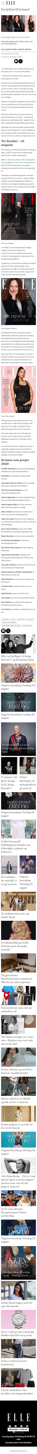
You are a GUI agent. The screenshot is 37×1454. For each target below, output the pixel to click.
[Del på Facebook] (16, 61)
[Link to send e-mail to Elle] (27, 1426)
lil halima (5, 619)
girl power (21, 619)
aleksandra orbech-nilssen (11, 626)
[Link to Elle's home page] (18, 1417)
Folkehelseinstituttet (8, 253)
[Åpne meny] (3, 3)
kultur (13, 619)
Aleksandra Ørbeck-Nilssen (17, 160)
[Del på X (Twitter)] (20, 61)
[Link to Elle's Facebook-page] (16, 1426)
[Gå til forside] (10, 3)
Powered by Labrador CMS (18, 1451)
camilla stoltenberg (9, 622)
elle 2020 (30, 619)
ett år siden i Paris (17, 162)
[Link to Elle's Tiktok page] (21, 1426)
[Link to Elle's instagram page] (10, 1426)
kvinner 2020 (27, 626)
